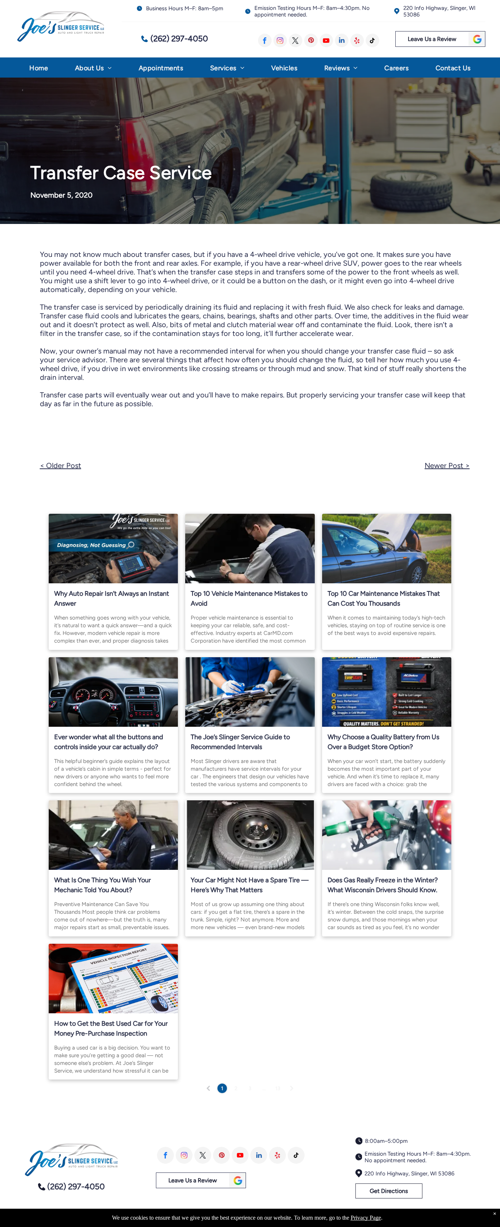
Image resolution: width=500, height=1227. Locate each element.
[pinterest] (311, 40)
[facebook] (265, 40)
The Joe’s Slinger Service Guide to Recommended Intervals (240, 742)
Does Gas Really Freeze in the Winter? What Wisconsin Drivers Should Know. (383, 885)
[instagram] (280, 40)
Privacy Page (366, 1218)
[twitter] (295, 40)
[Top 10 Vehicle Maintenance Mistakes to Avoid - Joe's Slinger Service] (249, 548)
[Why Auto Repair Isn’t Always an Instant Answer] (113, 548)
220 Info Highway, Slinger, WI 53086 (409, 1173)
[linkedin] (341, 40)
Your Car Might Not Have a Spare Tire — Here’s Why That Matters (250, 885)
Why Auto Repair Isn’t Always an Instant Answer (111, 598)
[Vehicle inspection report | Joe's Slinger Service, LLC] (113, 978)
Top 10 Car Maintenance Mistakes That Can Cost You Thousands (384, 598)
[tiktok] (372, 40)
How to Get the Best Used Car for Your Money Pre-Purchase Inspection (111, 1028)
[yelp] (357, 40)
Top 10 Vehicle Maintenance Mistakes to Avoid (249, 598)
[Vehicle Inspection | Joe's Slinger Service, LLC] (249, 692)
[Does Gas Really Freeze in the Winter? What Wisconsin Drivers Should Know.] (386, 835)
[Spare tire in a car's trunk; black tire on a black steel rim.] (249, 835)
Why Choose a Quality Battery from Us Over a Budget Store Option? (383, 742)
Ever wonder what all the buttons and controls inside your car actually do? (108, 742)
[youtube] (326, 40)
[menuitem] (38, 70)
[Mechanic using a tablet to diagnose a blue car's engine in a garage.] (113, 835)
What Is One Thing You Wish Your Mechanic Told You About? (102, 885)
